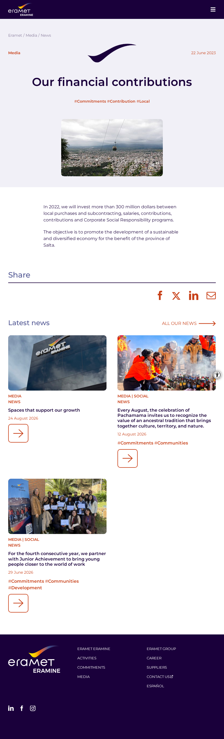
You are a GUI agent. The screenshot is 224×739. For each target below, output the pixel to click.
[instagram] (33, 708)
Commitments (91, 101)
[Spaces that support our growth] (57, 363)
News (14, 401)
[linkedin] (11, 708)
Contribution (122, 101)
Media (14, 52)
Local (144, 101)
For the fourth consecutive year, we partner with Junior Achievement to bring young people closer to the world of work (57, 559)
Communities (172, 443)
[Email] (210, 295)
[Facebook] (159, 295)
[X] (175, 295)
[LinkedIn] (192, 295)
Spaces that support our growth (44, 410)
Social (141, 396)
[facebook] (22, 708)
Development (26, 587)
